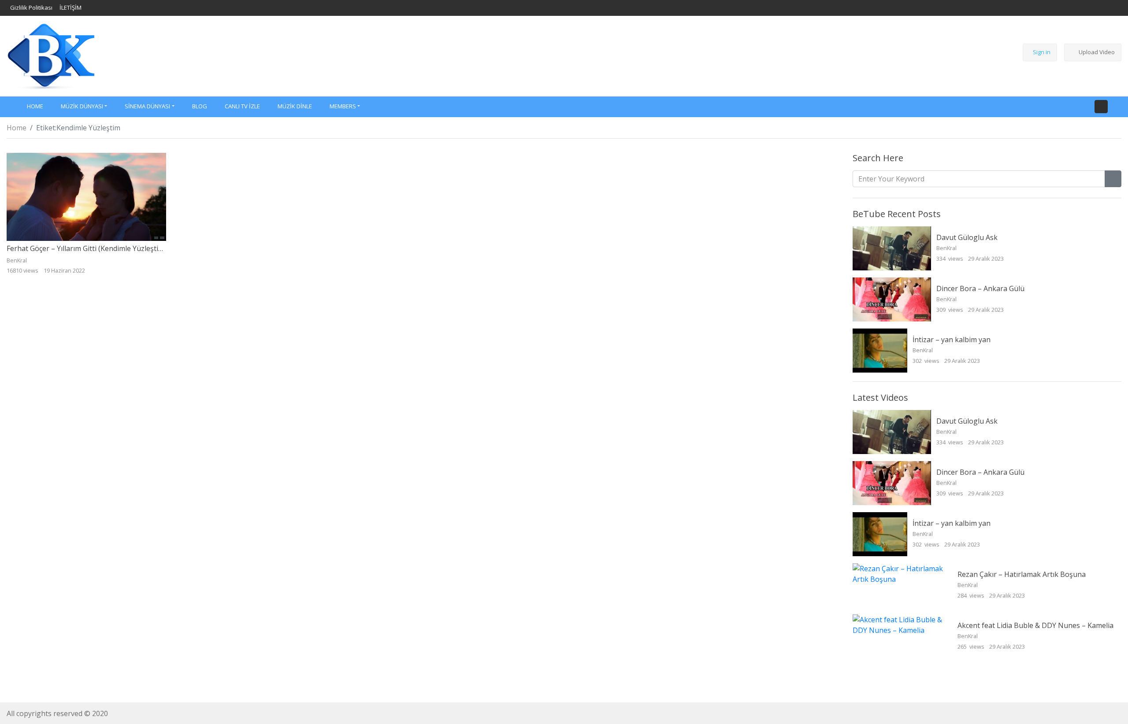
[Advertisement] (553, 54)
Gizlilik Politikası (31, 7)
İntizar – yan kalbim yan (952, 339)
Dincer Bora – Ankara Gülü (980, 288)
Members (343, 106)
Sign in (1041, 52)
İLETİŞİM (70, 7)
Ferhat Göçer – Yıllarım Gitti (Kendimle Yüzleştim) (87, 248)
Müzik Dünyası (82, 106)
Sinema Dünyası (147, 106)
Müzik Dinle (295, 106)
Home (16, 128)
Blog (199, 106)
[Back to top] (25, 672)
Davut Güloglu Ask (967, 237)
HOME (35, 106)
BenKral (947, 248)
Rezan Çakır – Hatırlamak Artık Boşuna (1021, 574)
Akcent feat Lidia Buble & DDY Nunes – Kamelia (1035, 625)
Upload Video (1097, 52)
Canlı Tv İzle (242, 106)
